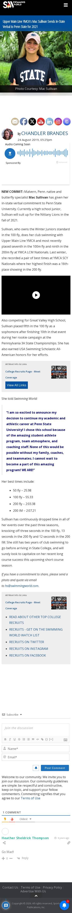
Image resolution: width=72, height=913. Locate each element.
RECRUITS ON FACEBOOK (27, 655)
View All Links (16, 385)
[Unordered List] (28, 739)
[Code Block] (37, 739)
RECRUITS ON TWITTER (26, 642)
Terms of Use (30, 798)
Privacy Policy (52, 887)
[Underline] (14, 739)
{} (46, 739)
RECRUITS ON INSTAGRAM (28, 649)
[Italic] (9, 739)
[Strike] (19, 739)
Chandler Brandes (44, 133)
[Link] (42, 739)
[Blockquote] (33, 739)
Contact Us (10, 887)
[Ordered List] (23, 739)
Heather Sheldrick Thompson (25, 838)
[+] (51, 739)
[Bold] (5, 739)
